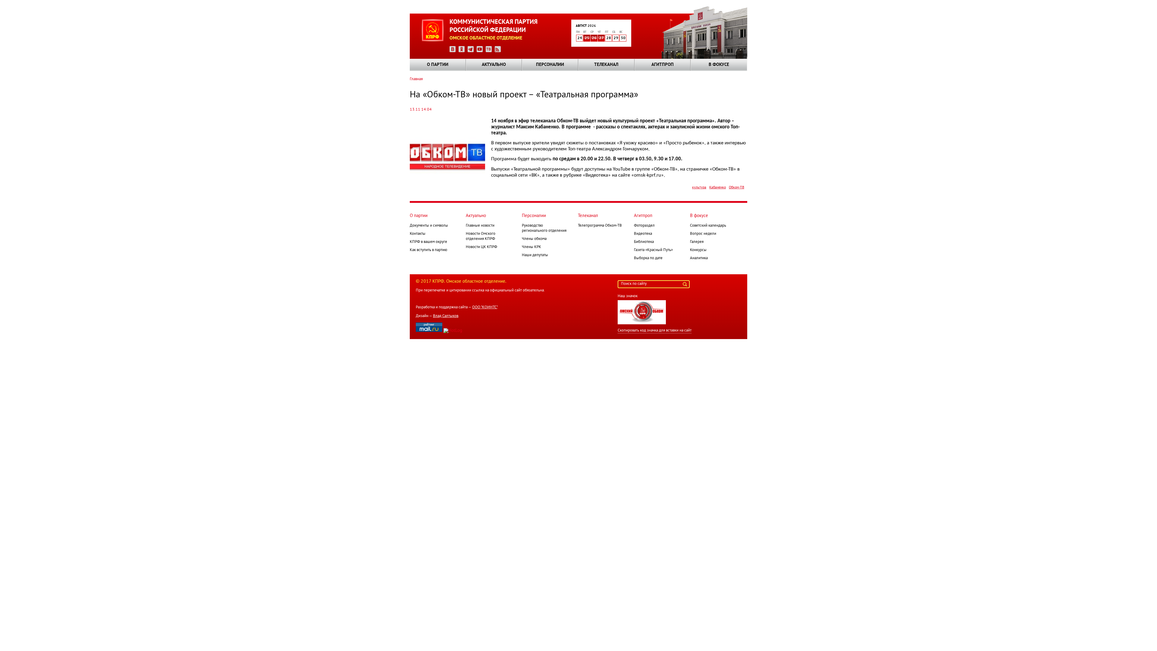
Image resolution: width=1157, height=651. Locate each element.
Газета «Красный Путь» (653, 250)
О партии (437, 65)
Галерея (697, 242)
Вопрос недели (703, 234)
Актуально (494, 65)
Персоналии (550, 65)
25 (587, 38)
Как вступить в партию (428, 250)
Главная (416, 79)
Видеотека (643, 234)
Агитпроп (662, 65)
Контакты (417, 234)
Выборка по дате (648, 258)
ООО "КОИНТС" (484, 307)
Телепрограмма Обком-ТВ (600, 226)
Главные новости (480, 226)
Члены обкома (534, 239)
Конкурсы (698, 250)
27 (601, 38)
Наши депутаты (535, 255)
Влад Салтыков (445, 316)
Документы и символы (429, 226)
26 (594, 38)
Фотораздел (644, 226)
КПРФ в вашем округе (428, 242)
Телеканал (606, 65)
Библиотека (644, 242)
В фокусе (719, 65)
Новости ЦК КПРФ (481, 247)
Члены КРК (531, 247)
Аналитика (699, 258)
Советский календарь (708, 226)
